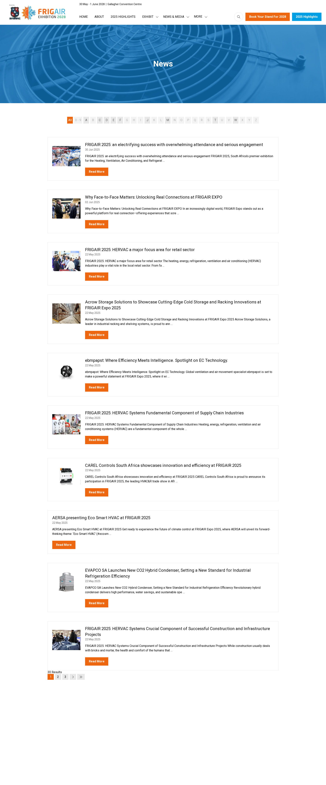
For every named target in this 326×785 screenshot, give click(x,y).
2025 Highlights (123, 17)
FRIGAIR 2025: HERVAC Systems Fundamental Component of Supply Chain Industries (164, 413)
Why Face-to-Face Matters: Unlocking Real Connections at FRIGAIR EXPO (153, 197)
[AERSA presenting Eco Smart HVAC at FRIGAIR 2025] (163, 532)
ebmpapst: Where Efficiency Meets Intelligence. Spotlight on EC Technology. (156, 360)
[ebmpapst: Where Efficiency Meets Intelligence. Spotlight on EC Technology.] (163, 374)
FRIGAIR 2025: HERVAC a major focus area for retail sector (140, 249)
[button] (200, 17)
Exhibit (147, 17)
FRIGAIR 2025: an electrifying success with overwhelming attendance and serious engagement (174, 144)
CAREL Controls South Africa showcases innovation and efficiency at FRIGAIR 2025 (163, 465)
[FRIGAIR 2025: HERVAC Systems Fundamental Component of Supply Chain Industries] (163, 427)
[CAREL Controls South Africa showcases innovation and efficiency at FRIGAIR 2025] (163, 479)
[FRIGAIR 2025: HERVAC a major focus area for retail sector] (163, 263)
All (70, 120)
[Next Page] (73, 677)
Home (83, 17)
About (99, 17)
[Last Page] (81, 677)
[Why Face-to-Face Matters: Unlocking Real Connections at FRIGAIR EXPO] (163, 211)
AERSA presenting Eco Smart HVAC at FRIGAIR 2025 (101, 517)
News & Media (173, 17)
